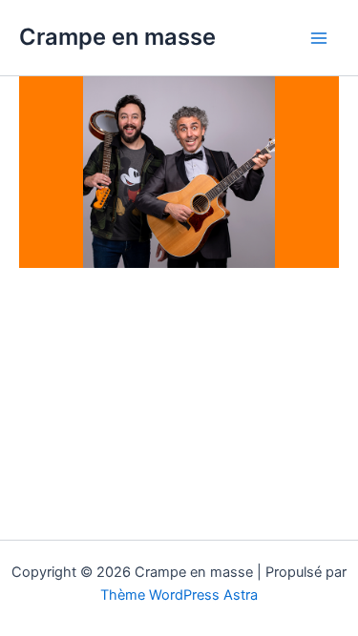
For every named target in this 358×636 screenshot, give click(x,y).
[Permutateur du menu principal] (319, 38)
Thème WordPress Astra (179, 595)
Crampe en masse (117, 37)
